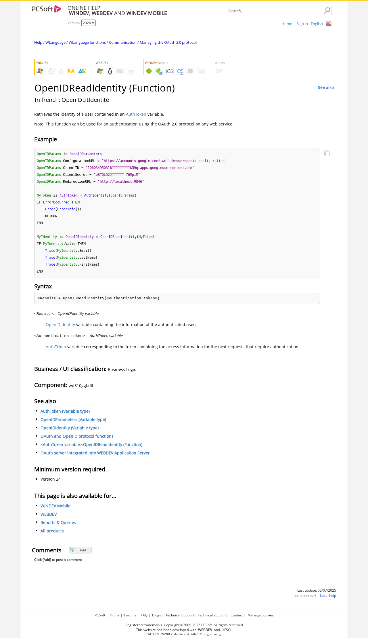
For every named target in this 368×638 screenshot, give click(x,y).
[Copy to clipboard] (326, 154)
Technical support (212, 615)
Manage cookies (261, 615)
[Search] (327, 10)
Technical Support (180, 615)
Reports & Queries (58, 522)
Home (286, 23)
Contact (237, 615)
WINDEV (196, 634)
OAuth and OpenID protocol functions (77, 436)
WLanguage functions (87, 42)
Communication (123, 42)
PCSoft (100, 615)
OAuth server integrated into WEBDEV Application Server (95, 453)
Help (38, 42)
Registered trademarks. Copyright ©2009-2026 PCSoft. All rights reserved (184, 624)
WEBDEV (49, 514)
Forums (130, 615)
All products (52, 531)
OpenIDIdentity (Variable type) (70, 428)
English (317, 23)
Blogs (156, 615)
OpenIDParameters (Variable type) (73, 419)
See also (326, 87)
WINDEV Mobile (55, 506)
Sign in (302, 23)
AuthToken (136, 114)
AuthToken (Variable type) (65, 411)
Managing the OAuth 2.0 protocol (168, 42)
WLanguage (55, 42)
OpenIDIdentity (60, 324)
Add (83, 550)
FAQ (144, 615)
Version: (74, 22)
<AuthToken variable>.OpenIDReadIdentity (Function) (91, 444)
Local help (328, 595)
